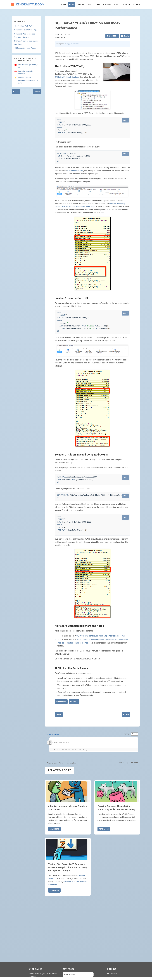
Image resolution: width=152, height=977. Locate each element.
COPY (125, 120)
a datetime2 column (75, 171)
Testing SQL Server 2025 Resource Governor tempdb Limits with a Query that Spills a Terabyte (67, 867)
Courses (107, 4)
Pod (89, 4)
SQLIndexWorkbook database (67, 77)
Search (136, 4)
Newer (37, 91)
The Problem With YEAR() (24, 26)
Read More (54, 829)
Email (126, 36)
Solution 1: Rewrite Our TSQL (25, 30)
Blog (71, 4)
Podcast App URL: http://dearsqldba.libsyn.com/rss (28, 80)
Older (16, 91)
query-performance (72, 44)
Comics (80, 4)
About (117, 4)
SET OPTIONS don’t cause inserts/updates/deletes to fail (100, 636)
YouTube (113, 973)
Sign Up (127, 4)
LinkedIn (113, 36)
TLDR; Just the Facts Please (25, 48)
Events (96, 4)
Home (63, 4)
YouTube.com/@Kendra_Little (28, 66)
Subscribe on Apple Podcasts (25, 72)
